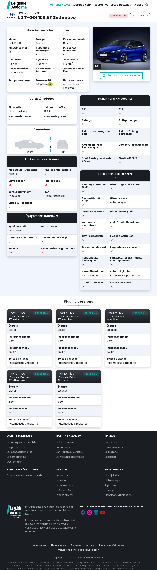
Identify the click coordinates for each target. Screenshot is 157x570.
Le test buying (64, 495)
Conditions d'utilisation (118, 495)
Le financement (65, 442)
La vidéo (138, 4)
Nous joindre (112, 475)
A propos (110, 485)
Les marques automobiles (22, 442)
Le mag (99, 4)
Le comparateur (16, 457)
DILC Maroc (76, 557)
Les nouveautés (114, 447)
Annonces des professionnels (24, 475)
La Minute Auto (64, 490)
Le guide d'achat (83, 4)
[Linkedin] (96, 512)
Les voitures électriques (70, 457)
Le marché (111, 452)
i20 (36, 13)
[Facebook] (83, 512)
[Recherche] (146, 5)
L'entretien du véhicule (69, 452)
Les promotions (16, 447)
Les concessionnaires (19, 452)
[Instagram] (89, 512)
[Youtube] (102, 512)
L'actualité (111, 442)
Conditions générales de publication (78, 549)
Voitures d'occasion (118, 4)
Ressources (114, 469)
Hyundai (25, 13)
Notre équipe (113, 480)
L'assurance (63, 447)
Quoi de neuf (14, 462)
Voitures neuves (60, 4)
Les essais (111, 457)
